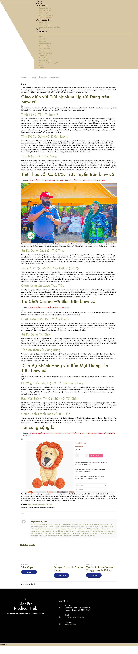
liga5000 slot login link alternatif (58, 527)
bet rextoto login (73, 527)
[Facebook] (70, 631)
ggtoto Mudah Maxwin (43, 531)
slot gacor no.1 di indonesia (44, 536)
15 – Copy (27, 567)
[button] (83, 34)
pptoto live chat (83, 527)
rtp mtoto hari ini (49, 529)
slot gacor (49, 533)
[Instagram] (61, 631)
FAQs (39, 29)
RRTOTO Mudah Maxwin (72, 531)
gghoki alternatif (98, 524)
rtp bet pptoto (56, 524)
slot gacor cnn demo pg (99, 533)
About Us (40, 3)
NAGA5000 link (36, 524)
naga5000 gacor (42, 527)
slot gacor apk (57, 533)
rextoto (50, 524)
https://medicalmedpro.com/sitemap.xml (40, 504)
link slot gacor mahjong (88, 531)
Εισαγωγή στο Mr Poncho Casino (68, 568)
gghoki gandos (39, 529)
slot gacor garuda (71, 536)
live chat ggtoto (103, 527)
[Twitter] (79, 631)
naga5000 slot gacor (38, 77)
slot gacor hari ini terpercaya (86, 536)
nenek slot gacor (60, 529)
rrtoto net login (88, 524)
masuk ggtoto (79, 524)
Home (39, 1)
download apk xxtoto (68, 524)
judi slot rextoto (81, 529)
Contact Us (41, 32)
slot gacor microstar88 (69, 533)
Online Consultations (45, 18)
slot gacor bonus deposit (83, 533)
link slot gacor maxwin (102, 531)
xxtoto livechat (93, 527)
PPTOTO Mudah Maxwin (93, 529)
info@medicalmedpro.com (74, 617)
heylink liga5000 (71, 529)
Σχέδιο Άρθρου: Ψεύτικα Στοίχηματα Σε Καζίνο (100, 568)
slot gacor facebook (59, 536)
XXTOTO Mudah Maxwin (57, 531)
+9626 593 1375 (70, 624)
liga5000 (44, 524)
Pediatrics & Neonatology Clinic (49, 27)
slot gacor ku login (40, 533)
